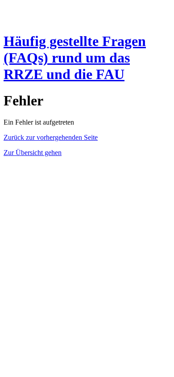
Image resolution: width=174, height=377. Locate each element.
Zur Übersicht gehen (33, 152)
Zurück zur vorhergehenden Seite (51, 137)
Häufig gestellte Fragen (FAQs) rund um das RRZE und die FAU (75, 57)
